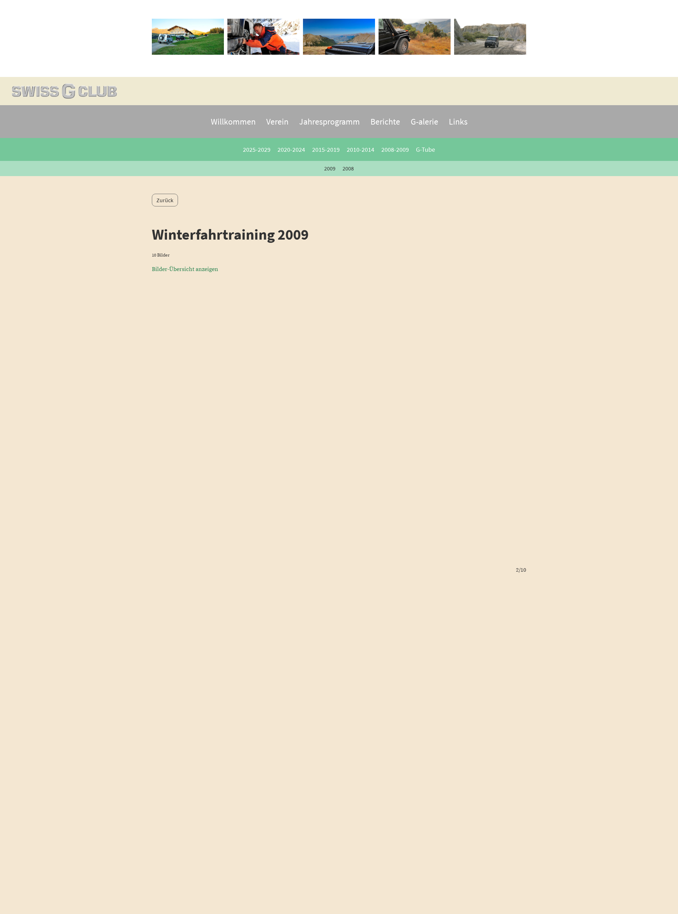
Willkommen (233, 121)
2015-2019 (326, 149)
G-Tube (425, 149)
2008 (348, 168)
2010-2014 (360, 149)
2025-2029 (256, 149)
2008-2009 (395, 149)
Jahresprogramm (329, 121)
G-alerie (424, 121)
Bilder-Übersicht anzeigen (185, 269)
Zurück (164, 200)
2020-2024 (291, 149)
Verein (277, 121)
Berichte (385, 121)
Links (458, 121)
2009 (329, 168)
